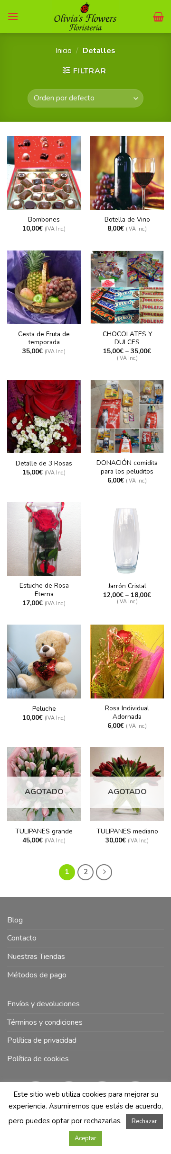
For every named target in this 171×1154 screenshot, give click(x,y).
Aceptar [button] (85, 1138)
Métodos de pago (36, 975)
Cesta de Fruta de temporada (44, 338)
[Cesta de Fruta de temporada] (44, 287)
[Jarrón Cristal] (127, 538)
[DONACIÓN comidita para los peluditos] (127, 416)
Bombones (44, 219)
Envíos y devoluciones (43, 1004)
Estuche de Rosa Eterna (44, 589)
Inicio (64, 50)
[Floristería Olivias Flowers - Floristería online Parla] (85, 16)
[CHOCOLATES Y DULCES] (127, 287)
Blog (15, 920)
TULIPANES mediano (127, 831)
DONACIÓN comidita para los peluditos (127, 467)
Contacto (22, 938)
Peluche (44, 709)
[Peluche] (44, 661)
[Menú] (13, 16)
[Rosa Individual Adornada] (127, 661)
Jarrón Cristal (127, 586)
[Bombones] (44, 172)
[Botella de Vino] (127, 172)
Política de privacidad (41, 1040)
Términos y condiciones (45, 1022)
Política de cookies (38, 1059)
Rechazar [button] (144, 1121)
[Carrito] (158, 16)
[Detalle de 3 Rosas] (44, 416)
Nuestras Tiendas (36, 956)
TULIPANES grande (44, 831)
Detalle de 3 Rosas (44, 463)
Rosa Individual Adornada (127, 712)
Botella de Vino (127, 219)
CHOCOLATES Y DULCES (127, 338)
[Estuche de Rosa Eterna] (44, 538)
